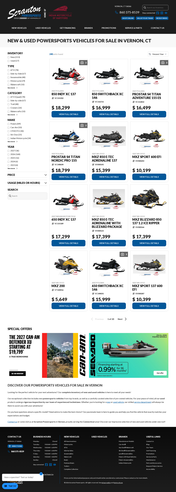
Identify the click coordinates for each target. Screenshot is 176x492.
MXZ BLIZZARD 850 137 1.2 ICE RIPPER (146, 221)
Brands (88, 28)
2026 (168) (15, 154)
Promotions (109, 28)
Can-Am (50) (16, 127)
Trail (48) (14, 104)
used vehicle (118, 402)
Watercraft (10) (17, 84)
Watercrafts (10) (17, 111)
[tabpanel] (45, 450)
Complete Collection (71, 469)
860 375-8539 (129, 12)
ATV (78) (14, 70)
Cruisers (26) (16, 107)
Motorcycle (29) (17, 81)
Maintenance (150, 460)
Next (120, 319)
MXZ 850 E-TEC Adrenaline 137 (104, 158)
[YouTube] (165, 12)
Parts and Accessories (154, 463)
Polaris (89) (15, 123)
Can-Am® (122, 444)
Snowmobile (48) (17, 77)
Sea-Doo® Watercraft (126, 447)
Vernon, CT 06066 (123, 6)
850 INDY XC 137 (64, 94)
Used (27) (14, 60)
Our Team (149, 447)
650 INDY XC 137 (64, 219)
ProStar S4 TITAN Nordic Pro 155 (66, 158)
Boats (66, 460)
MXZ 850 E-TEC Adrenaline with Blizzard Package (107, 223)
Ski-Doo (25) (16, 134)
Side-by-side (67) (18, 100)
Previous (99, 319)
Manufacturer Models (126, 441)
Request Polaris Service (154, 466)
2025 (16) (14, 158)
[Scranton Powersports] (40, 12)
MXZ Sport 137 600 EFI (147, 287)
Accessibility (150, 469)
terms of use (118, 483)
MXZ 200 (58, 286)
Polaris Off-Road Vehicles (127, 457)
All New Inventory (70, 441)
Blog (147, 444)
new (108, 402)
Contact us (12, 421)
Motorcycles (68, 444)
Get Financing (68, 28)
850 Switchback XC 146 (107, 95)
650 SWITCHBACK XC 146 (107, 287)
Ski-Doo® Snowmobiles (127, 451)
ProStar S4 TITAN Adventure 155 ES (146, 96)
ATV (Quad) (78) (17, 97)
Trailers (66, 466)
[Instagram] (161, 12)
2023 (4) (14, 165)
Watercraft (68, 457)
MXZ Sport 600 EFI (146, 157)
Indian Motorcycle (125, 463)
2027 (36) (14, 150)
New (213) (15, 57)
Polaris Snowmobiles (126, 460)
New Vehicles (19, 28)
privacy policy (106, 483)
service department (142, 402)
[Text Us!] (10, 486)
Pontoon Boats (69, 463)
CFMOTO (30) (17, 131)
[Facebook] (157, 12)
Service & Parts (133, 28)
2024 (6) (14, 161)
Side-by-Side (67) (18, 73)
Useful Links (153, 436)
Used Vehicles (43, 28)
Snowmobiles (68, 454)
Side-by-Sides (68, 451)
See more (11, 88)
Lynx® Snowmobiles (126, 454)
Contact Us (157, 28)
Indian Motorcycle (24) (20, 138)
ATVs (66, 447)
